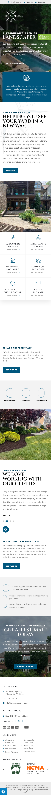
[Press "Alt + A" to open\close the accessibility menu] (3, 791)
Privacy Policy (28, 790)
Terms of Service (41, 790)
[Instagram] (19, 721)
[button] (3, 521)
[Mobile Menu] (47, 16)
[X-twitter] (23, 721)
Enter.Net (32, 787)
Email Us (41, 2)
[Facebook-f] (16, 721)
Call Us (30, 2)
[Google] (6, 529)
